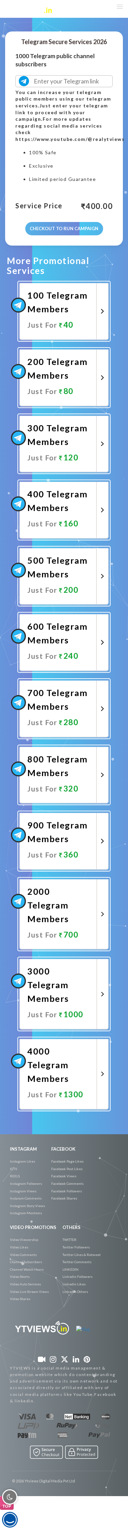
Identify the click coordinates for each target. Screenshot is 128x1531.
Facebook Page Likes (67, 1161)
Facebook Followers (66, 1191)
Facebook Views (63, 1176)
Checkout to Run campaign (64, 228)
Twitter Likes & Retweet (81, 1255)
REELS (15, 1176)
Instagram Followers (26, 1183)
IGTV (13, 1169)
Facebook (63, 1149)
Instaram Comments (26, 1198)
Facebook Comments (67, 1183)
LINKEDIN (70, 1269)
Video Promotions (33, 1227)
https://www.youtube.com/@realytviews (70, 139)
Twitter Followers (76, 1247)
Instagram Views (23, 1191)
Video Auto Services (25, 1284)
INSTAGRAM (23, 1149)
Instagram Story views (27, 1206)
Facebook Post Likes (67, 1169)
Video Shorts (20, 1276)
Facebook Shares (64, 1198)
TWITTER (69, 1240)
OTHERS (71, 1227)
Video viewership (24, 1240)
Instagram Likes (22, 1161)
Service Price (38, 205)
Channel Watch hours (27, 1269)
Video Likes (19, 1247)
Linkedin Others (75, 1292)
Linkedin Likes (74, 1284)
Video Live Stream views (29, 1292)
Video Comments (23, 1255)
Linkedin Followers (77, 1276)
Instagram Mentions (26, 1213)
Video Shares (20, 1299)
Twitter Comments (76, 1262)
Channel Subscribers (26, 1262)
